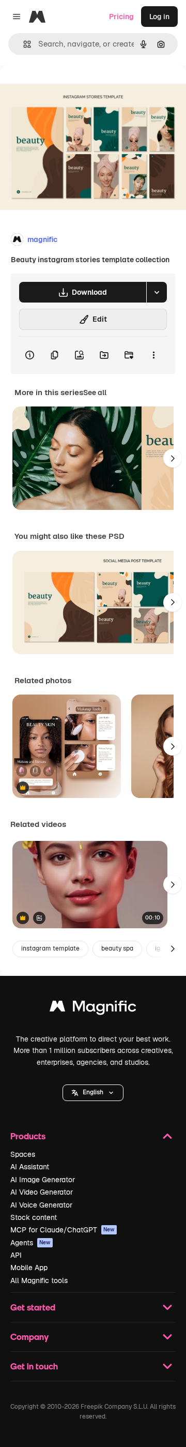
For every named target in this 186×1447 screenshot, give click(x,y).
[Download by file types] (156, 292)
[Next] (172, 458)
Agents (30, 1242)
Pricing (121, 16)
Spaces (22, 1154)
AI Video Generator (41, 1192)
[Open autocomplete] (23, 44)
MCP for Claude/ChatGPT (62, 1229)
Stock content (33, 1217)
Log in (159, 16)
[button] (93, 1092)
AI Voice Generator (41, 1205)
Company (29, 1336)
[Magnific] (93, 1009)
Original (66, 89)
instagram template (50, 948)
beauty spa (117, 948)
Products (27, 1136)
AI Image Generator (42, 1179)
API (16, 1255)
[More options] (153, 355)
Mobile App (29, 1267)
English (93, 1092)
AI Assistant (29, 1166)
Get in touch (34, 1366)
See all (94, 392)
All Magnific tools (39, 1280)
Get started (32, 1307)
